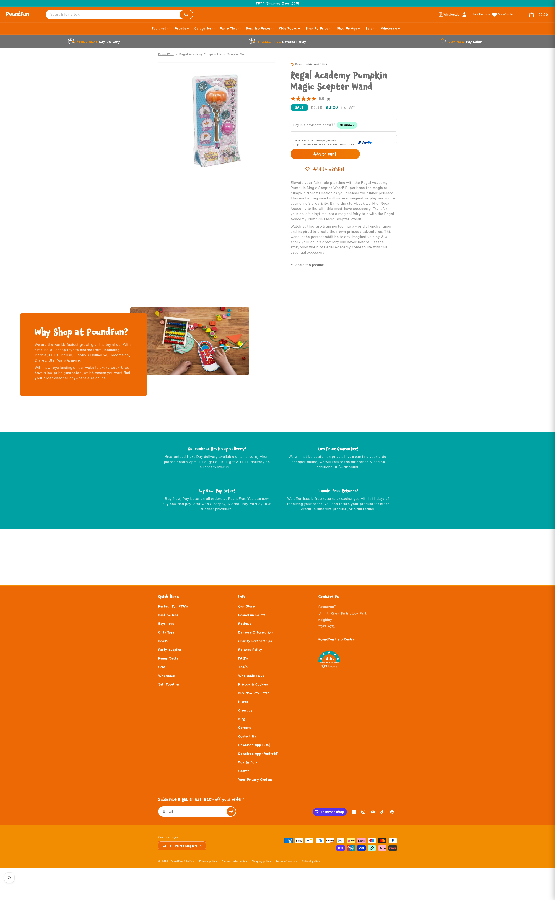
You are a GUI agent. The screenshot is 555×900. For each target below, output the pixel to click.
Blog (241, 719)
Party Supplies (170, 649)
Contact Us (247, 736)
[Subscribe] (231, 811)
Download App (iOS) (254, 745)
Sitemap (189, 861)
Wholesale (166, 675)
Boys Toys (166, 623)
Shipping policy (261, 861)
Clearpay (245, 710)
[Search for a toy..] (186, 14)
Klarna (243, 701)
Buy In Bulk (248, 762)
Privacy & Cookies (253, 684)
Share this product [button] (309, 264)
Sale (161, 667)
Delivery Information (255, 632)
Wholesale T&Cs (251, 675)
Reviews (244, 623)
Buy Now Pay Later (253, 693)
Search (244, 771)
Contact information (234, 861)
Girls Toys (166, 632)
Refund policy (311, 861)
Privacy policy (208, 861)
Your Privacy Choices (255, 779)
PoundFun (166, 54)
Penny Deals (168, 658)
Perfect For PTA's (173, 606)
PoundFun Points (251, 615)
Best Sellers (168, 615)
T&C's (243, 667)
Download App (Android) (258, 753)
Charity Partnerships (255, 641)
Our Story (246, 606)
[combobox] (119, 14)
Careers (244, 727)
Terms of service (286, 861)
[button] (533, 14)
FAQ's (243, 658)
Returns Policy (250, 649)
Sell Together (169, 684)
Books (163, 641)
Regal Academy (316, 64)
